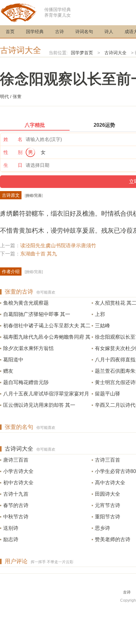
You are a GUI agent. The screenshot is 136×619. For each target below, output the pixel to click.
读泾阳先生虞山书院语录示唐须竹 (58, 245)
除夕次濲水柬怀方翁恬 (28, 348)
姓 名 (12, 139)
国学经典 (35, 31)
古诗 (59, 31)
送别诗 (10, 528)
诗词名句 (84, 31)
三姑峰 (102, 325)
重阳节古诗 (107, 516)
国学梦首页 (82, 52)
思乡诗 (102, 528)
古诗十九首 (15, 494)
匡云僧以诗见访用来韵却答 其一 (39, 405)
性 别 (12, 152)
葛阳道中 (13, 359)
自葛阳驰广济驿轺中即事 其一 (36, 314)
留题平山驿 (107, 393)
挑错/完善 (34, 195)
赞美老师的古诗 (112, 539)
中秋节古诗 (15, 516)
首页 (10, 31)
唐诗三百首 (15, 460)
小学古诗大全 (18, 471)
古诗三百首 (107, 460)
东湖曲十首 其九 (38, 253)
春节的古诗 (15, 505)
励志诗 (10, 539)
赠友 (8, 371)
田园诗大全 (107, 494)
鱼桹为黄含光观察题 (26, 303)
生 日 (12, 165)
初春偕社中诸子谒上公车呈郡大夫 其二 (46, 325)
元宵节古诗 (107, 505)
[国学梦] (19, 12)
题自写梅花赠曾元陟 (26, 382)
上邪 (100, 314)
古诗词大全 (20, 50)
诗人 (108, 31)
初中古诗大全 (18, 482)
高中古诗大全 (110, 482)
